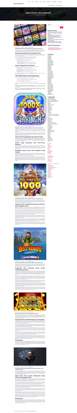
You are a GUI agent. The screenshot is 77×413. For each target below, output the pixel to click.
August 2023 (50, 91)
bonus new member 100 (52, 99)
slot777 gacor (50, 172)
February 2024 (50, 84)
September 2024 (51, 77)
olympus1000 (50, 110)
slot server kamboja (50, 165)
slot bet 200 (50, 118)
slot (48, 149)
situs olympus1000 (27, 342)
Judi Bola (36, 1)
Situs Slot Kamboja (51, 5)
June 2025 (49, 67)
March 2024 (50, 83)
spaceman (49, 137)
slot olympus (49, 173)
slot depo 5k (50, 128)
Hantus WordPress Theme (32, 411)
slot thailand (21, 395)
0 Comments (31, 47)
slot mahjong (49, 169)
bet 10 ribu (49, 164)
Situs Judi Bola (54, 1)
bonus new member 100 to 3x (53, 100)
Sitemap (44, 1)
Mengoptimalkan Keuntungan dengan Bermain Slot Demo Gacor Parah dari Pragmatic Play (29, 369)
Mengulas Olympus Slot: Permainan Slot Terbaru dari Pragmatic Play (29, 198)
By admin (22, 47)
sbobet (49, 111)
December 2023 (50, 86)
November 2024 (50, 75)
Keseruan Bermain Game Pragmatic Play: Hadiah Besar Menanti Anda (29, 262)
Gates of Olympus (51, 104)
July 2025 (49, 66)
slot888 (49, 136)
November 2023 (50, 87)
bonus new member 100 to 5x (53, 101)
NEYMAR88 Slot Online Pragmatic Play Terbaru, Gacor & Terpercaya (28, 48)
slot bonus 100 (50, 121)
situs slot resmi (50, 159)
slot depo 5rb (49, 161)
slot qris (49, 132)
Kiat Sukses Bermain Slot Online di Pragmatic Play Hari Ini (26, 313)
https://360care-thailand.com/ (52, 167)
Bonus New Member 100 (52, 47)
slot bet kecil (50, 119)
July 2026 (49, 55)
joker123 (49, 148)
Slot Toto (49, 133)
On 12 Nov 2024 (17, 197)
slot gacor (49, 129)
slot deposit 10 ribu (50, 166)
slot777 (49, 134)
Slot (40, 1)
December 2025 (50, 61)
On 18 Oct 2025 (17, 47)
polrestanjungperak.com (38, 315)
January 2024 (50, 85)
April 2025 (49, 69)
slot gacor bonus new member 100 (32, 88)
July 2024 (49, 79)
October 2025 (50, 63)
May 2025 (49, 68)
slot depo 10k (50, 126)
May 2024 (49, 81)
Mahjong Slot (60, 1)
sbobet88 (49, 112)
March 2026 (50, 60)
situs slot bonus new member (53, 114)
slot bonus (49, 120)
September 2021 (50, 94)
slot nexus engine (50, 168)
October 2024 (50, 76)
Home (29, 1)
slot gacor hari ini (51, 130)
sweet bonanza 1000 (51, 156)
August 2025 (50, 65)
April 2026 (49, 59)
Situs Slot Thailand (59, 5)
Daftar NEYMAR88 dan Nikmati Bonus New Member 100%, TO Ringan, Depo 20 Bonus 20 (55, 48)
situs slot (49, 113)
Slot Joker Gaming (51, 131)
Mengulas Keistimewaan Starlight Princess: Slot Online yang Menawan (29, 127)
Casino (32, 1)
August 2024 (50, 78)
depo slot (49, 103)
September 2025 (51, 64)
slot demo (49, 145)
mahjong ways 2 (50, 155)
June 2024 (49, 80)
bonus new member (51, 98)
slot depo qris (49, 175)
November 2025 (50, 62)
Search (49, 24)
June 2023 (49, 92)
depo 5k (49, 144)
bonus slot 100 (50, 160)
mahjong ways (50, 153)
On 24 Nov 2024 (17, 126)
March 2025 (50, 70)
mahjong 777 (49, 152)
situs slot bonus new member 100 (53, 115)
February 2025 (50, 71)
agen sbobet (49, 170)
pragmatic (21, 371)
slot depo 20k (50, 127)
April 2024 (49, 82)
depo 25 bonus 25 (50, 146)
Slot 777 (49, 117)
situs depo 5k (49, 150)
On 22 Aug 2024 (17, 261)
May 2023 (49, 93)
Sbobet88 (48, 1)
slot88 (49, 135)
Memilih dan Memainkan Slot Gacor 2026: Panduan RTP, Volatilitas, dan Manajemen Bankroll (55, 33)
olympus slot (17, 207)
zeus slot (49, 141)
